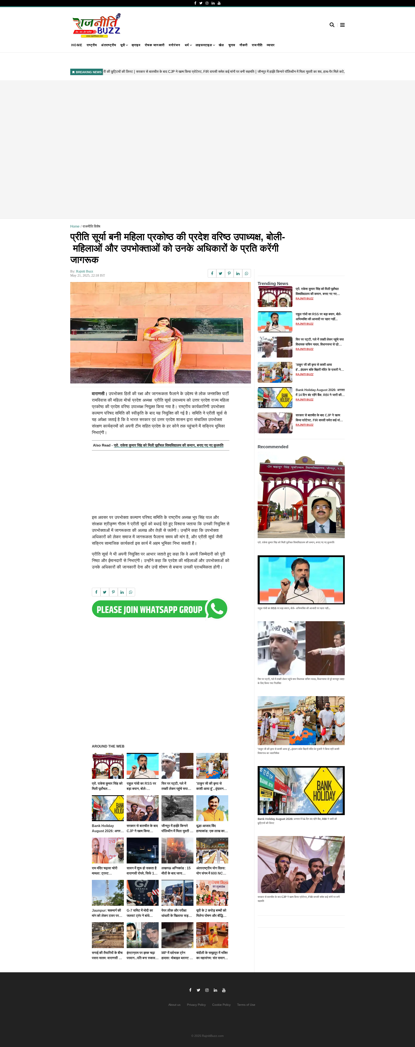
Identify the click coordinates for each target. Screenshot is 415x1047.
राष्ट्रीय (92, 45)
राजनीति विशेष (91, 226)
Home (76, 45)
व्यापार (271, 45)
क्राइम (136, 45)
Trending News (273, 283)
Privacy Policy (196, 1004)
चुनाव (231, 45)
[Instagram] (207, 3)
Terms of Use (246, 1004)
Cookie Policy (221, 1004)
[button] (342, 25)
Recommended (273, 446)
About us (174, 1004)
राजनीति (257, 45)
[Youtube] (219, 3)
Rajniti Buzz (84, 271)
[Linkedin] (213, 3)
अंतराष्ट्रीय (108, 45)
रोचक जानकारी (154, 45)
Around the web (108, 746)
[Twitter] (201, 3)
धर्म (187, 45)
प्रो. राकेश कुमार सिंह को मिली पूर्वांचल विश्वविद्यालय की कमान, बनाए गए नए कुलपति (168, 445)
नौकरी (243, 45)
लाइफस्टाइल (204, 45)
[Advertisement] (200, 149)
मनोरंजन (174, 45)
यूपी (122, 45)
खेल (221, 45)
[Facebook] (195, 3)
